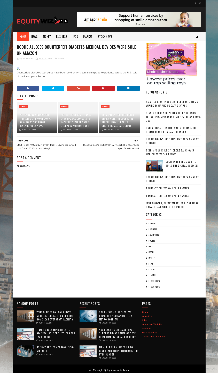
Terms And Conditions (154, 336)
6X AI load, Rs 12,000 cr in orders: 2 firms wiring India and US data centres (172, 103)
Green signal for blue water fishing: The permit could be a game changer (171, 130)
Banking (152, 223)
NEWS (34, 37)
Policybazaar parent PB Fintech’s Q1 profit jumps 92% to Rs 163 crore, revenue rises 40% (35, 120)
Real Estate (154, 269)
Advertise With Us (152, 324)
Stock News (105, 37)
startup (153, 275)
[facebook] (195, 3)
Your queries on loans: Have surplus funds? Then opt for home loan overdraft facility (54, 315)
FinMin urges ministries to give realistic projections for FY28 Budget (55, 333)
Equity (152, 240)
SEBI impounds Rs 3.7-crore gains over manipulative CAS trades (170, 152)
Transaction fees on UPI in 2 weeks (167, 188)
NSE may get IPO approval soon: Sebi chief (55, 349)
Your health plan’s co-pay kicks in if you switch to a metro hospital (115, 315)
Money (47, 37)
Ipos (75, 37)
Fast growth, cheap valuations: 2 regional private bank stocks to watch (173, 205)
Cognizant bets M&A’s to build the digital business (182, 163)
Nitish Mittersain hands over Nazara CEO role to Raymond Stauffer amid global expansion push (76, 120)
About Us (147, 316)
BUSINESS (61, 37)
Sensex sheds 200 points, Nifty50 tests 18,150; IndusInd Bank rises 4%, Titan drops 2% (173, 116)
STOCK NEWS (154, 286)
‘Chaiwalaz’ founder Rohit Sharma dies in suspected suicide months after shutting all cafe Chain (118, 120)
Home (23, 37)
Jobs (144, 320)
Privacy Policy (149, 332)
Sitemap (146, 328)
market (87, 37)
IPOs (151, 246)
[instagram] (200, 3)
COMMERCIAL (154, 235)
